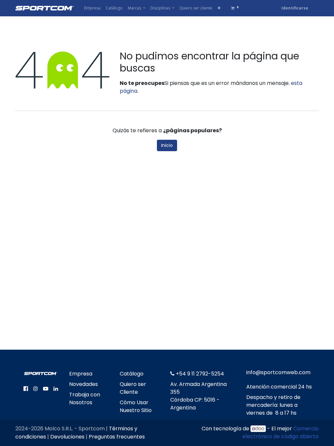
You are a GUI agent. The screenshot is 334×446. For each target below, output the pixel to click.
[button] (219, 8)
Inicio (167, 145)
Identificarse (294, 8)
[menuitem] (92, 8)
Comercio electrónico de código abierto (280, 432)
